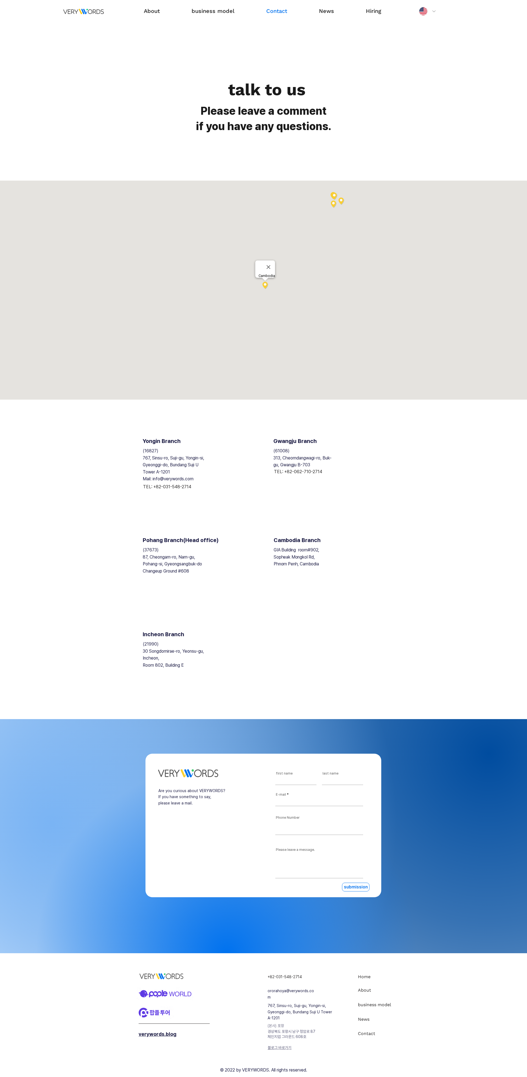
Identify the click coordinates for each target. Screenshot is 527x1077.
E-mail (281, 794)
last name (330, 773)
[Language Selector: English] (425, 11)
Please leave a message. (295, 849)
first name (284, 773)
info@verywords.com (173, 478)
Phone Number (287, 817)
